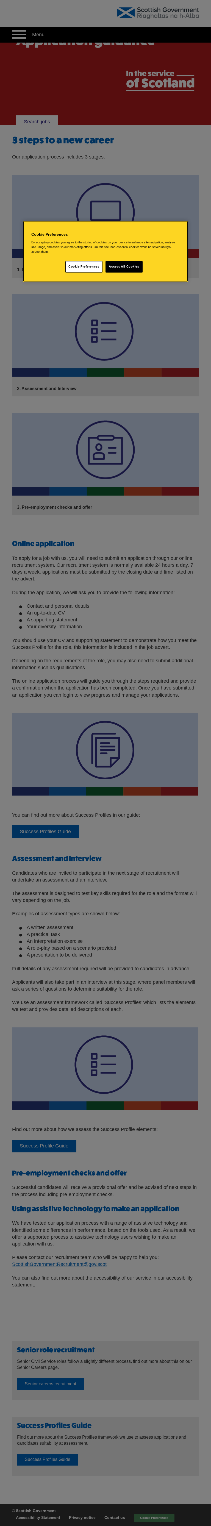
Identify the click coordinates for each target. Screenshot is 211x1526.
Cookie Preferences (83, 266)
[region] (105, 251)
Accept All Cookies (124, 266)
